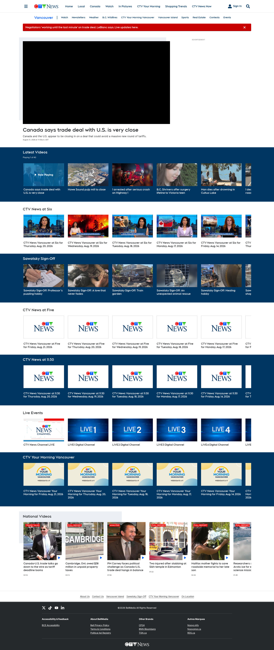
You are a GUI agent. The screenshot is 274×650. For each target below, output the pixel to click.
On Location (188, 596)
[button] (244, 179)
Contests (214, 17)
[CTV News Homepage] (46, 6)
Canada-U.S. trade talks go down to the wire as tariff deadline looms (40, 567)
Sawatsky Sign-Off (136, 596)
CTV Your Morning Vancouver (137, 17)
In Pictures (125, 6)
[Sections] (26, 6)
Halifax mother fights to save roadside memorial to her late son (210, 567)
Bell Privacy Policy (99, 625)
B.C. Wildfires (109, 17)
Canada (95, 6)
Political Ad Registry (100, 632)
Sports (185, 17)
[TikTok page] (50, 608)
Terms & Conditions (100, 629)
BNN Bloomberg (147, 629)
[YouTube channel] (56, 608)
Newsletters (78, 17)
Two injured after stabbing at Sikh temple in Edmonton (167, 565)
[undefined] (43, 179)
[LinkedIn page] (63, 608)
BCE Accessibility (51, 625)
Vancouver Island (168, 17)
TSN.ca (143, 632)
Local (81, 6)
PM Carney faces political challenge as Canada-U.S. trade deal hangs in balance (125, 567)
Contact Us (98, 596)
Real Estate (199, 17)
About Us (85, 596)
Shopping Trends (176, 6)
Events (227, 17)
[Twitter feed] (44, 608)
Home (69, 6)
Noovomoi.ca (194, 629)
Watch (109, 6)
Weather (94, 17)
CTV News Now (201, 6)
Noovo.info (193, 625)
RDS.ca (191, 632)
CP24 (142, 625)
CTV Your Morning (148, 6)
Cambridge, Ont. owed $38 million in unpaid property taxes (81, 567)
